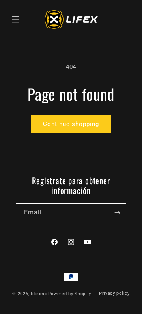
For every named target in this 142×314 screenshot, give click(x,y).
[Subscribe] (117, 212)
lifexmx (39, 293)
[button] (15, 19)
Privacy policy (114, 293)
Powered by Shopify (70, 293)
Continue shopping (71, 123)
